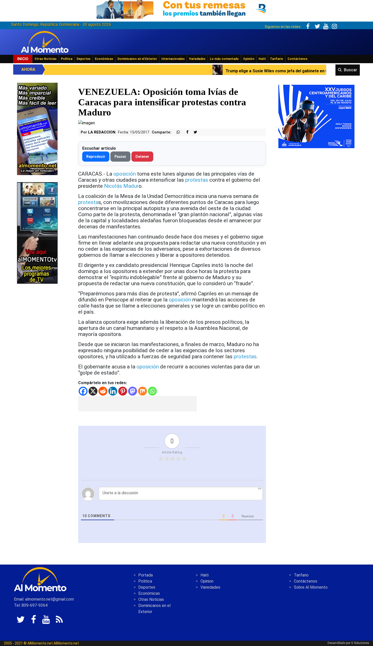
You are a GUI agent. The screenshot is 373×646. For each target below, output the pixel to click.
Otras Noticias (46, 59)
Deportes (84, 59)
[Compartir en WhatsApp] (176, 132)
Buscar (350, 69)
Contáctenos (297, 59)
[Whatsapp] (152, 391)
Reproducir (95, 157)
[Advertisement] (137, 403)
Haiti (204, 575)
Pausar (120, 157)
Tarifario (276, 59)
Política (66, 59)
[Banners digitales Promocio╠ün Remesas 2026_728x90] (186, 8)
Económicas (104, 59)
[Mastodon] (132, 391)
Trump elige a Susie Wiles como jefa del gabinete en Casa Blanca (246, 71)
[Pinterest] (122, 391)
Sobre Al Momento (311, 587)
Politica (145, 581)
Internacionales (173, 59)
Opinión (248, 59)
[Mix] (142, 391)
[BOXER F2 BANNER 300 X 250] (316, 116)
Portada (145, 575)
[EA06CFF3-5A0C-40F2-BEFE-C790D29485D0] (37, 232)
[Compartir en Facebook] (185, 132)
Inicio (22, 59)
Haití (262, 59)
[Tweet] (193, 132)
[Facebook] (83, 391)
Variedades (197, 59)
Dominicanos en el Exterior (137, 59)
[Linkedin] (112, 391)
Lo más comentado (224, 59)
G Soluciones (360, 643)
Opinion (206, 581)
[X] (93, 391)
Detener (142, 157)
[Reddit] (102, 391)
